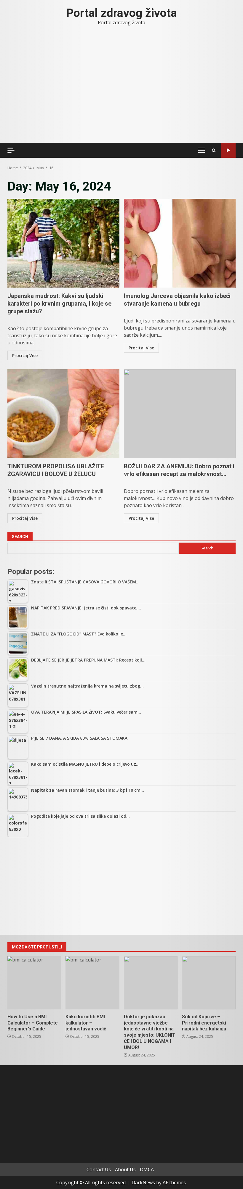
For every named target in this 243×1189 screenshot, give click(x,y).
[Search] (214, 150)
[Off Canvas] (11, 150)
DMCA (147, 1169)
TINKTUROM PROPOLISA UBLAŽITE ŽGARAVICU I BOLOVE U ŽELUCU (63, 413)
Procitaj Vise (25, 355)
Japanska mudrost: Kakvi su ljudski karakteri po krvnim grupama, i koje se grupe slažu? (63, 243)
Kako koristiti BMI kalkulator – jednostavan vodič (92, 982)
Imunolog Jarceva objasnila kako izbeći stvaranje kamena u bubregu (180, 243)
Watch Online (228, 150)
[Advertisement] (121, 886)
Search (20, 536)
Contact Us (99, 1169)
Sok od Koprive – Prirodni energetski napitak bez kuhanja (209, 982)
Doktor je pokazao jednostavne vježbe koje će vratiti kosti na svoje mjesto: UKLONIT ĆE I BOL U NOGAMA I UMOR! (151, 982)
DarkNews (143, 1182)
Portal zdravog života (121, 13)
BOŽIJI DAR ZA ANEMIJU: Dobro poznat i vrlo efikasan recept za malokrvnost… (180, 413)
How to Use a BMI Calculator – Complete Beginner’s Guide (34, 982)
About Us (125, 1169)
